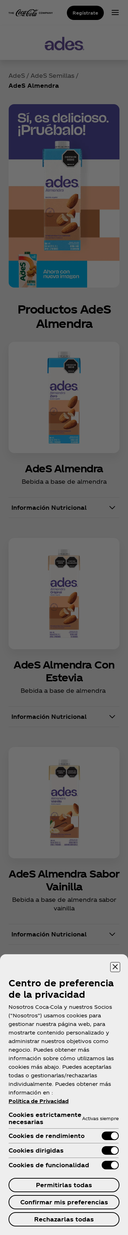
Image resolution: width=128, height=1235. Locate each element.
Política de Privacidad (39, 1101)
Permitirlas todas (64, 1184)
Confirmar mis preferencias (64, 1202)
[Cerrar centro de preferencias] (115, 967)
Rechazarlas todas (64, 1219)
